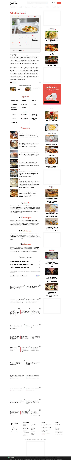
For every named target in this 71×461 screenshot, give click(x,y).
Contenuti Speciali (28, 439)
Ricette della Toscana (59, 434)
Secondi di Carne (33, 432)
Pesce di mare (13, 100)
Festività (20, 6)
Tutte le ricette (12, 6)
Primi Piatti (25, 426)
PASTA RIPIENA (52, 131)
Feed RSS (44, 439)
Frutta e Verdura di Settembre (45, 431)
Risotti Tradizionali (25, 435)
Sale (23, 100)
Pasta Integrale (26, 432)
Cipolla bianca (14, 104)
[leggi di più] (39, 82)
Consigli (54, 6)
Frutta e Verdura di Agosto (46, 429)
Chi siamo (11, 459)
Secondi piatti (52, 29)
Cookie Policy (21, 459)
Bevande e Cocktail (33, 434)
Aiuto (31, 459)
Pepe (33, 100)
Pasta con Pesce (26, 428)
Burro (23, 107)
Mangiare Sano (41, 6)
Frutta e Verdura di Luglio (46, 427)
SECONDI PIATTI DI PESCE (51, 39)
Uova (34, 104)
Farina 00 (23, 104)
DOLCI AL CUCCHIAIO (52, 119)
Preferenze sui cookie (27, 459)
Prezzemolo (13, 122)
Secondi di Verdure (33, 426)
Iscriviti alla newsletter (51, 101)
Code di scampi (34, 118)
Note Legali (14, 459)
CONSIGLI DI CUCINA (52, 197)
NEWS (52, 259)
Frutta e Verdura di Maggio (46, 424)
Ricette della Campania (57, 429)
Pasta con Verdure (25, 431)
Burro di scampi (24, 118)
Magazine (33, 6)
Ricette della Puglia (58, 432)
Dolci (32, 436)
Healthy (47, 6)
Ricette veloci (27, 6)
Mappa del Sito (39, 439)
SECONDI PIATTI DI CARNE (51, 64)
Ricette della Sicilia (58, 431)
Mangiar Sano (57, 424)
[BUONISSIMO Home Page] (14, 3)
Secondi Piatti (33, 424)
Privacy (18, 459)
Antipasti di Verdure (25, 425)
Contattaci (34, 439)
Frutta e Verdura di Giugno (46, 425)
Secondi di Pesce (33, 429)
